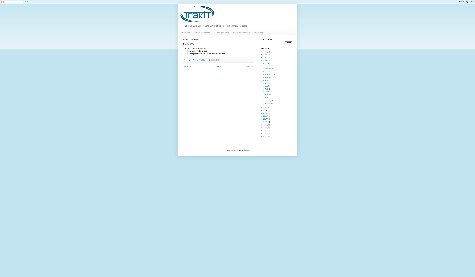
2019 (265, 113)
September (269, 74)
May (266, 86)
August (267, 77)
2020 (265, 110)
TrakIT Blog (258, 33)
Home (219, 67)
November (268, 69)
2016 (265, 122)
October (268, 71)
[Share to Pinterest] (219, 60)
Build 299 (268, 97)
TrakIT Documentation (241, 33)
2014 (265, 128)
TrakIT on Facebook (203, 33)
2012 (265, 133)
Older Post (249, 67)
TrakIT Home (186, 33)
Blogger (246, 150)
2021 (265, 107)
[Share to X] (215, 60)
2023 (265, 60)
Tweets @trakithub (222, 33)
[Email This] (210, 60)
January (268, 104)
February (268, 101)
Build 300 (268, 94)
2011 (265, 136)
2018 (265, 116)
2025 (265, 55)
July (266, 80)
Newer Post (187, 67)
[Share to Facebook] (217, 60)
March (267, 92)
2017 (265, 119)
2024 (265, 57)
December (268, 66)
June (267, 83)
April (266, 89)
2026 (265, 52)
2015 (265, 125)
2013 (265, 130)
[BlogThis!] (212, 60)
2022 (265, 63)
